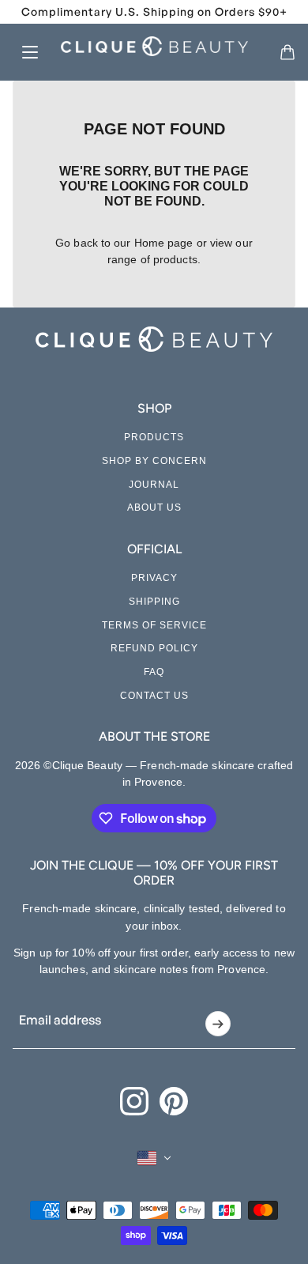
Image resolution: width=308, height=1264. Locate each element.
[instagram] (134, 1101)
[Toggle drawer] (30, 52)
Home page (163, 242)
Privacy (154, 577)
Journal (154, 484)
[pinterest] (173, 1101)
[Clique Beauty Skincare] (154, 46)
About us (154, 507)
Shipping (154, 601)
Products (154, 437)
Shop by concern (154, 460)
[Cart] (287, 52)
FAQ (154, 671)
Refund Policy (154, 648)
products (175, 259)
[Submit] (218, 1023)
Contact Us (154, 695)
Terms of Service (154, 625)
